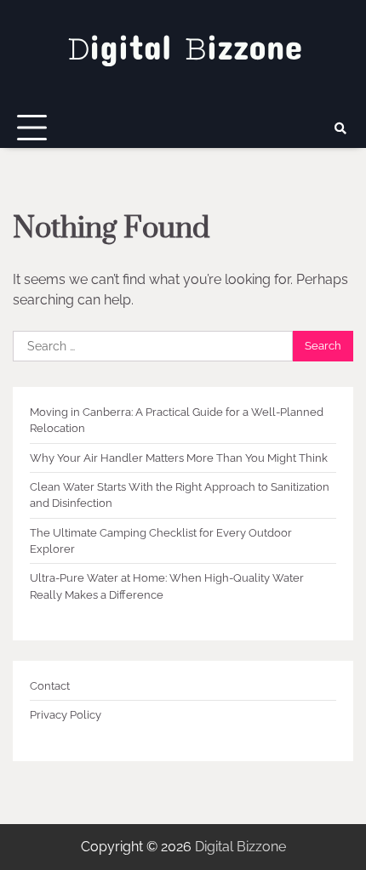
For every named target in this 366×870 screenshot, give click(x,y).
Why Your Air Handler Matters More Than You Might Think (179, 458)
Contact (50, 686)
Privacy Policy (65, 714)
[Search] (340, 128)
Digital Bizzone (240, 847)
